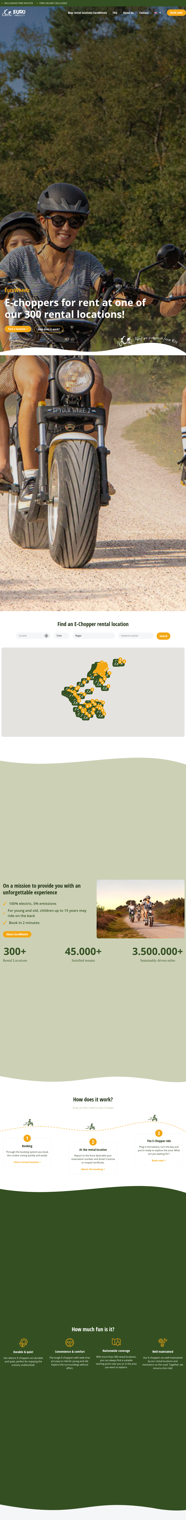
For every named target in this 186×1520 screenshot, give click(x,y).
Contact (144, 13)
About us (128, 13)
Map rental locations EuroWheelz (87, 13)
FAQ (115, 13)
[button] (163, 636)
